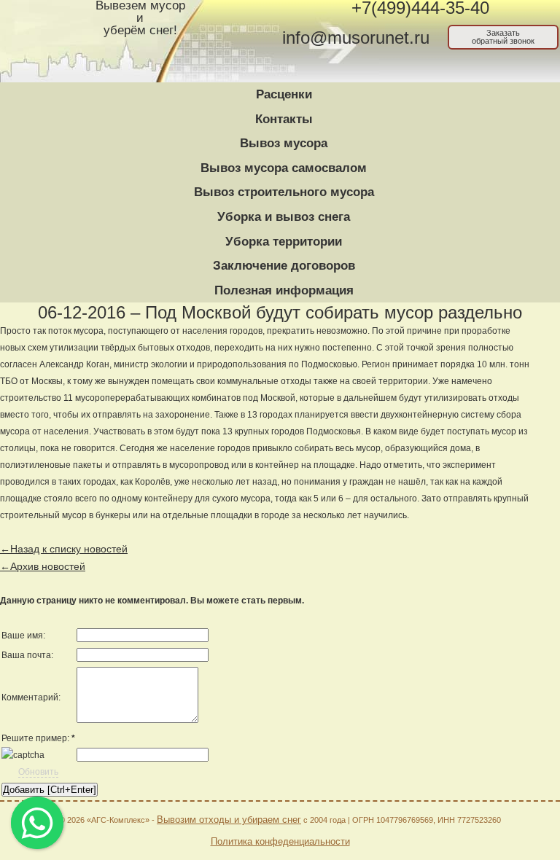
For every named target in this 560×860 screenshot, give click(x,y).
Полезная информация (284, 290)
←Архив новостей (42, 566)
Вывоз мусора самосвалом (284, 168)
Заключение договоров (284, 266)
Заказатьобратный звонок (503, 36)
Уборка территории (283, 242)
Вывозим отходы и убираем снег (229, 819)
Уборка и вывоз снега (283, 217)
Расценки (284, 94)
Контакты (284, 119)
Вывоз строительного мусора (284, 192)
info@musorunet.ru (355, 37)
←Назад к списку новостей (64, 549)
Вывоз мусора (283, 143)
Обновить (38, 772)
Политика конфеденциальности (280, 841)
